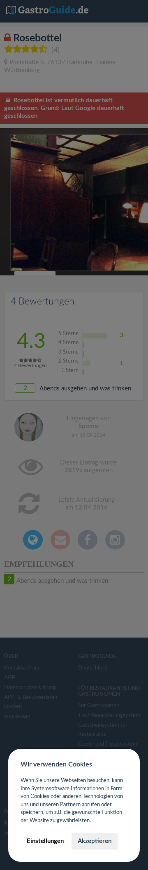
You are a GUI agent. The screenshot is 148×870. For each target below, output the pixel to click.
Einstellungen (45, 841)
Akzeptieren (94, 841)
